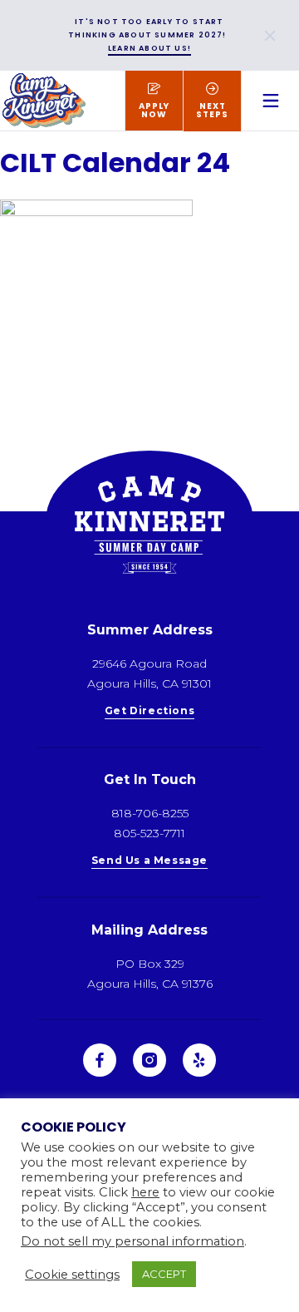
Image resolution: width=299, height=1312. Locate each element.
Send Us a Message (149, 861)
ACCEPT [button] (164, 1273)
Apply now (154, 110)
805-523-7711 (149, 833)
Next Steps (212, 110)
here (145, 1192)
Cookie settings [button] (72, 1274)
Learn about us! (149, 48)
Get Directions (149, 711)
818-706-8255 (150, 813)
